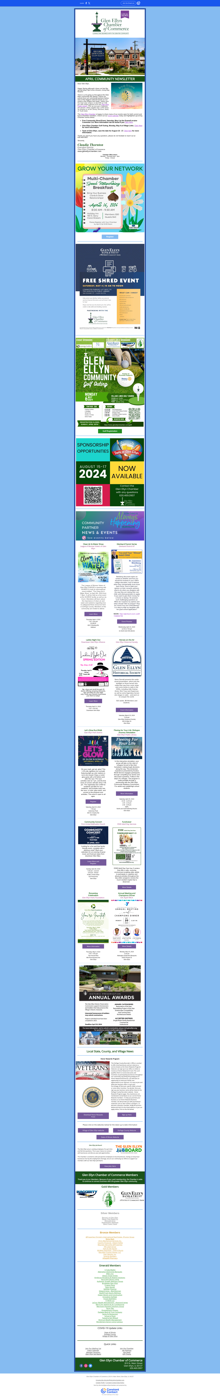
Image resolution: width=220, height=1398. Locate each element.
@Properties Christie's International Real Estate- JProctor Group (110, 1237)
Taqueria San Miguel (110, 1318)
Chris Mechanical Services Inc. (110, 1241)
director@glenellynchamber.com (109, 1385)
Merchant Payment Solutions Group (110, 1306)
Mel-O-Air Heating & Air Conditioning (110, 1304)
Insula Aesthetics (110, 1299)
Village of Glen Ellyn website (93, 1130)
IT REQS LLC (110, 1300)
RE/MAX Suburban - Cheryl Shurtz (110, 1250)
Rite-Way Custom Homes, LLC (110, 1252)
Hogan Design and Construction (110, 1295)
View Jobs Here (110, 1166)
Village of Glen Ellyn (110, 1336)
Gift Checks (126, 1354)
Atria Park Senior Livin (109, 1279)
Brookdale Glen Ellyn (110, 1283)
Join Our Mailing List (93, 1348)
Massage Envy (110, 1221)
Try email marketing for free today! (110, 1394)
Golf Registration (110, 431)
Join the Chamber (126, 1348)
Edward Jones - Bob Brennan (110, 1291)
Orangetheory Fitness (110, 1310)
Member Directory (93, 1352)
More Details (126, 887)
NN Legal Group (110, 1247)
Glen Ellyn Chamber (88, 114)
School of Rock (110, 1316)
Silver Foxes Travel (110, 1224)
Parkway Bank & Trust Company (110, 1312)
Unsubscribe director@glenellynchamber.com (110, 1380)
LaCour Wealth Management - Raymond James (110, 1302)
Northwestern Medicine (110, 1222)
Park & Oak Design (110, 1248)
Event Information (126, 710)
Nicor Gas (110, 1308)
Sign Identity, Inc (109, 1254)
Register (110, 237)
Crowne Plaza (110, 1285)
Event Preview (127, 621)
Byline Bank (110, 1239)
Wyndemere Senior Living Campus (109, 1322)
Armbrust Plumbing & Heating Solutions (109, 1277)
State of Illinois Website (110, 1137)
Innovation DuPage (110, 1297)
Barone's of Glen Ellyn (110, 1218)
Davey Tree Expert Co (110, 1219)
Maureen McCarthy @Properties (110, 1245)
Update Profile (100, 1383)
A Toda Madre (110, 1270)
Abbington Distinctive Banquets (110, 1272)
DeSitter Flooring (110, 1289)
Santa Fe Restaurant (110, 1314)
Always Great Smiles (110, 1276)
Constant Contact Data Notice (115, 1383)
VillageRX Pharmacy (110, 1258)
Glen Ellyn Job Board (93, 1354)
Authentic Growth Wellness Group (110, 1281)
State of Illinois (110, 1332)
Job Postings (126, 1350)
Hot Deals (127, 1352)
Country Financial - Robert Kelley (110, 1243)
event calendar (113, 116)
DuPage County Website (127, 1130)
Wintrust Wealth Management (110, 1320)
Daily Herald (110, 1287)
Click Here (129, 122)
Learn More (93, 614)
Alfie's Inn (110, 1274)
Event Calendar (93, 1350)
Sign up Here (127, 1115)
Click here (128, 131)
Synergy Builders (110, 1256)
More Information (127, 793)
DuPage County (110, 1334)
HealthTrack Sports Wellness (110, 1293)
